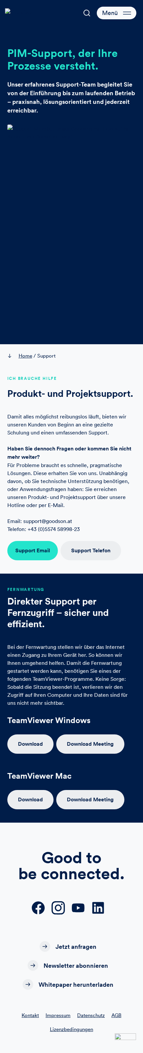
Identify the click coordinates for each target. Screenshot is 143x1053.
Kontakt (30, 1015)
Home (25, 356)
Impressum (58, 1015)
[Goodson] (25, 13)
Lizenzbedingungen (71, 1029)
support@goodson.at (47, 521)
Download (30, 743)
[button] (86, 13)
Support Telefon (90, 550)
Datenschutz (91, 1015)
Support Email (32, 550)
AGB (116, 1015)
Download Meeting (90, 743)
